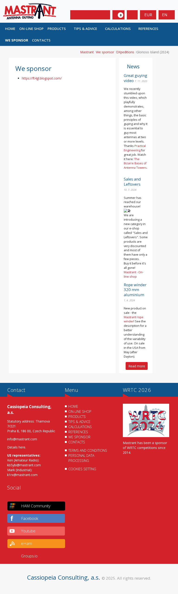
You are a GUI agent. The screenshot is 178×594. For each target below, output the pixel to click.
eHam (26, 543)
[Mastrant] (29, 11)
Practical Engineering (135, 148)
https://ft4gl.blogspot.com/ (42, 78)
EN (165, 14)
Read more (136, 366)
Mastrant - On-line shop (133, 274)
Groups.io (29, 556)
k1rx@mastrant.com (22, 475)
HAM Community (36, 505)
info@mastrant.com (22, 439)
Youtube (28, 531)
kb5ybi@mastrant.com (24, 465)
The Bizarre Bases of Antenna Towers (135, 163)
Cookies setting (82, 469)
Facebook (29, 518)
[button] (59, 28)
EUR (148, 14)
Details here (16, 447)
